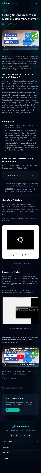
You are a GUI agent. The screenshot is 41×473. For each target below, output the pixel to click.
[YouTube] (12, 435)
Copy (35, 175)
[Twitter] (20, 435)
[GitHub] (16, 435)
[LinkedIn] (24, 435)
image (21, 138)
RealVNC (18, 128)
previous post (12, 56)
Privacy (16, 470)
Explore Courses (12, 410)
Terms (24, 470)
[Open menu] (37, 3)
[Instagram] (29, 435)
